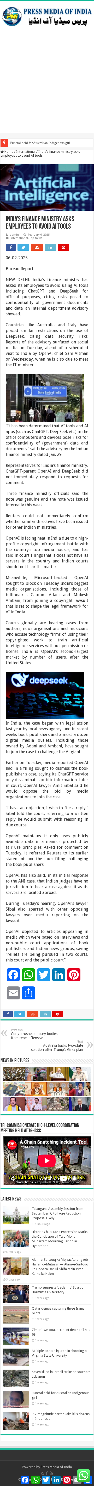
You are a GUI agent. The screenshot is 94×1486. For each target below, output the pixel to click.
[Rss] (42, 1473)
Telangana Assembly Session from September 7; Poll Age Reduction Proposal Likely (57, 1213)
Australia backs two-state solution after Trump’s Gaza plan (57, 1046)
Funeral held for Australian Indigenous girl (40, 143)
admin (14, 234)
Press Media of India (56, 1467)
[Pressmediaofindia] (47, 15)
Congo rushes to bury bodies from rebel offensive (34, 1034)
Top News (36, 238)
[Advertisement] (47, 87)
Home (8, 152)
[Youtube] (51, 1473)
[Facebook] (46, 1473)
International (26, 152)
